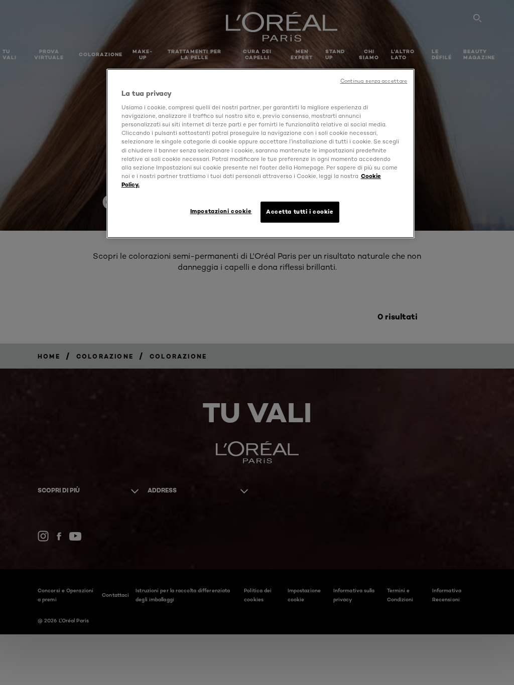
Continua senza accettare (374, 81)
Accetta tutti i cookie (300, 211)
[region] (260, 153)
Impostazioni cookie (221, 211)
